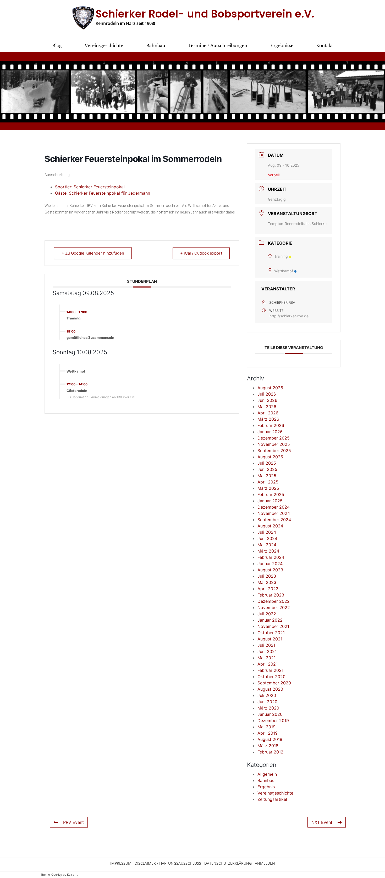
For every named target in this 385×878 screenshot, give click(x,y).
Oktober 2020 (271, 676)
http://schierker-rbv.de (289, 316)
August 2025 (270, 456)
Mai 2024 (266, 544)
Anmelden (265, 863)
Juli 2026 (266, 394)
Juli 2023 (266, 576)
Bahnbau (265, 780)
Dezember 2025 (273, 438)
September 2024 (274, 519)
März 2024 (268, 551)
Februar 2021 (270, 670)
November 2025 (273, 444)
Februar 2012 (270, 752)
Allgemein (267, 774)
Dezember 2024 (273, 507)
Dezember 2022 (273, 601)
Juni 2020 (267, 701)
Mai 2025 (266, 475)
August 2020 (270, 689)
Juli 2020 (266, 695)
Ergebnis (266, 786)
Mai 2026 (266, 406)
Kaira (70, 874)
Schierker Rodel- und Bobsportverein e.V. (205, 14)
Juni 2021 (267, 651)
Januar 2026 (270, 431)
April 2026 (267, 412)
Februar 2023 (270, 595)
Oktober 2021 (271, 632)
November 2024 (273, 513)
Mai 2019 (266, 726)
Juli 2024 (266, 532)
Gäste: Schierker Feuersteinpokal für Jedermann (102, 193)
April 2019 (267, 733)
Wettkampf (283, 271)
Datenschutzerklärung (228, 863)
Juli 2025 (266, 463)
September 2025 (274, 450)
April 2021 (267, 664)
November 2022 (273, 607)
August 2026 (270, 387)
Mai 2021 (266, 657)
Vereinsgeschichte (275, 793)
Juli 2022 (266, 613)
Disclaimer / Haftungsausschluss (168, 863)
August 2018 (269, 739)
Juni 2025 (267, 469)
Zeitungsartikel (272, 799)
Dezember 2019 (273, 720)
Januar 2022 (270, 620)
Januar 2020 (270, 714)
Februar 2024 (270, 557)
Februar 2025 (270, 494)
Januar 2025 (270, 500)
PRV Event (73, 822)
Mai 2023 (266, 582)
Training (281, 256)
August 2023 (270, 569)
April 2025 (267, 482)
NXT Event (321, 822)
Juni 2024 (267, 538)
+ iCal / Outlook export (201, 253)
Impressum (120, 863)
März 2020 (268, 708)
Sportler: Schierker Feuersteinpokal (90, 186)
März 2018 (267, 745)
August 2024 (270, 525)
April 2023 (267, 588)
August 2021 (269, 638)
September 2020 (274, 682)
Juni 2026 (267, 400)
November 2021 (273, 626)
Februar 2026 (270, 425)
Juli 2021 (266, 645)
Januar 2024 (270, 563)
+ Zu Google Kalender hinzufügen (93, 253)
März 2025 (268, 488)
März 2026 (268, 419)
